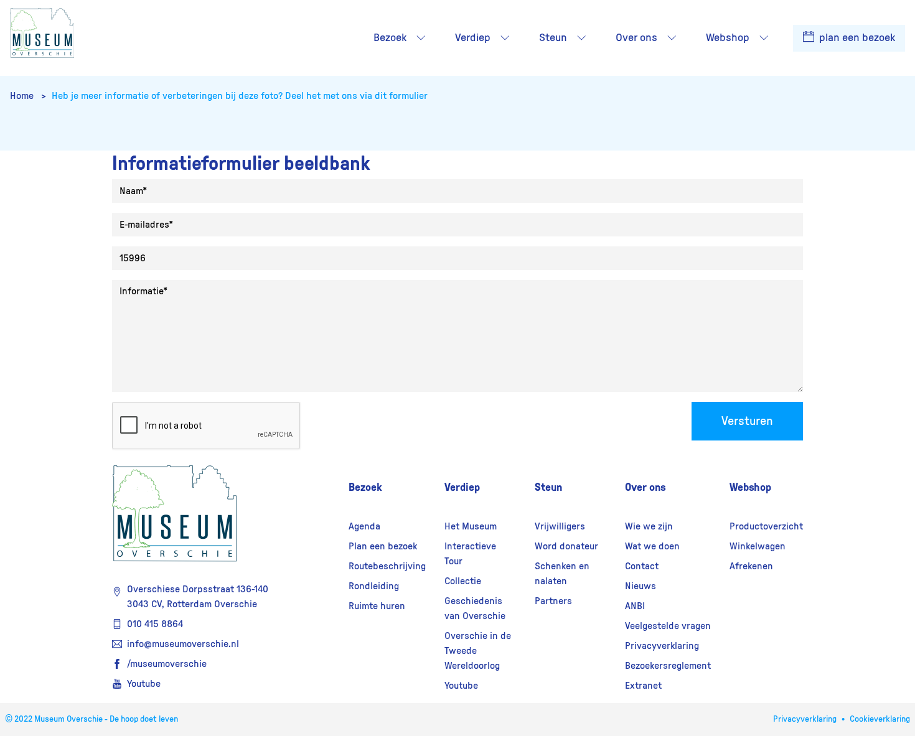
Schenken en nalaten (562, 573)
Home (23, 96)
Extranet (643, 686)
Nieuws (640, 586)
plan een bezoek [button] (856, 38)
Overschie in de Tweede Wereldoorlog (477, 651)
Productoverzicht (766, 526)
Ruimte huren (377, 606)
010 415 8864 (155, 624)
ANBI (635, 606)
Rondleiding (374, 586)
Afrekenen (751, 566)
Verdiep (462, 487)
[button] (420, 38)
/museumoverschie (167, 664)
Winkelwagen (758, 546)
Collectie (462, 581)
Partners (553, 601)
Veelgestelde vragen (668, 626)
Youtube (144, 684)
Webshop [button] (727, 38)
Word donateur (566, 546)
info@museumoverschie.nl (183, 644)
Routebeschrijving (387, 566)
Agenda (364, 526)
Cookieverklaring (880, 719)
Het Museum (470, 526)
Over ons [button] (636, 38)
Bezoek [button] (389, 38)
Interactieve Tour (470, 553)
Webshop (750, 487)
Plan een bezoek (383, 546)
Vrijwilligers (560, 526)
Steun (548, 487)
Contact (642, 566)
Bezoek (365, 487)
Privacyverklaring (662, 646)
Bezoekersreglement (668, 666)
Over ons (645, 487)
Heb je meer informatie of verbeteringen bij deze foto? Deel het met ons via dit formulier (240, 96)
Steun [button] (553, 38)
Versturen (747, 421)
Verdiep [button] (472, 38)
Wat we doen (652, 546)
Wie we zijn (649, 526)
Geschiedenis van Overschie (474, 608)
